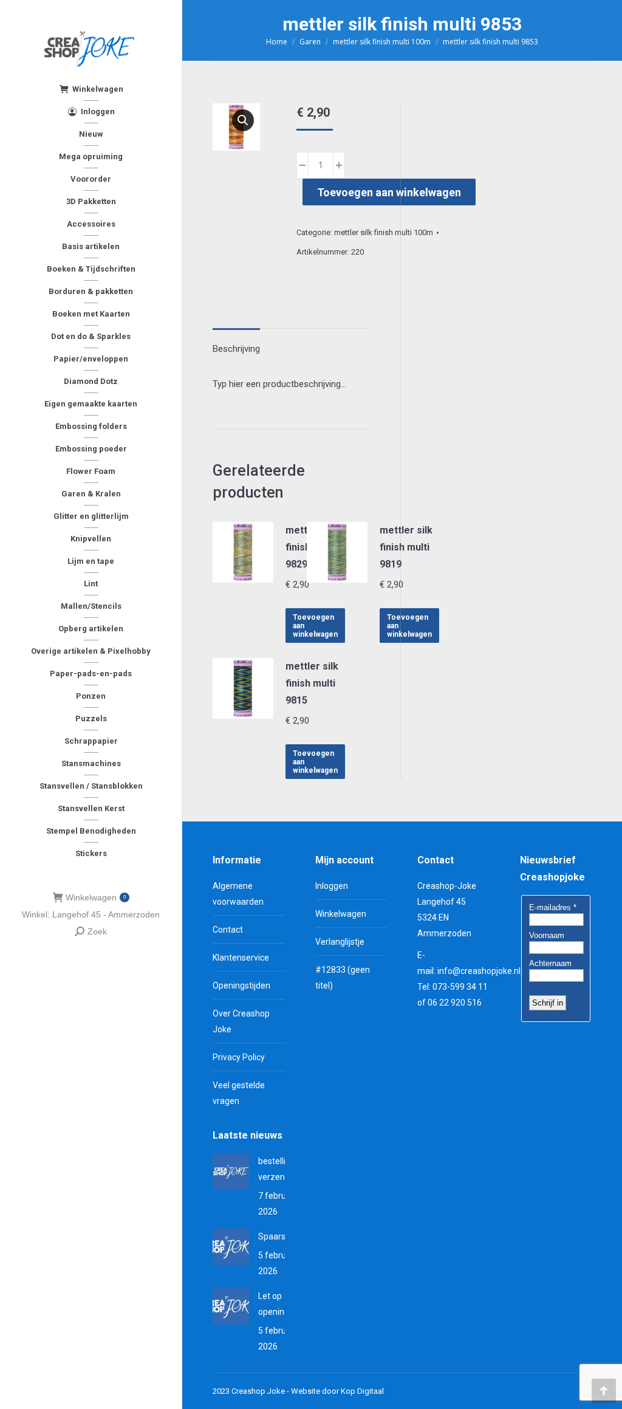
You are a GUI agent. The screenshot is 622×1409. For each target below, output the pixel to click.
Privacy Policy (239, 1057)
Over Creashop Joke (241, 1021)
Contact (228, 929)
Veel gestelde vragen (239, 1093)
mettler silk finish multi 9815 (311, 683)
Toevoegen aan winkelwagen (389, 192)
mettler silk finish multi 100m (383, 232)
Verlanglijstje (339, 942)
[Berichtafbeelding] (231, 1171)
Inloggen (331, 886)
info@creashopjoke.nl (479, 971)
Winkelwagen (96, 897)
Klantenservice (241, 957)
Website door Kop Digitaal (337, 1391)
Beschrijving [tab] (236, 348)
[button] (243, 120)
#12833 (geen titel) (342, 977)
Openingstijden (241, 985)
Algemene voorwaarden (238, 894)
